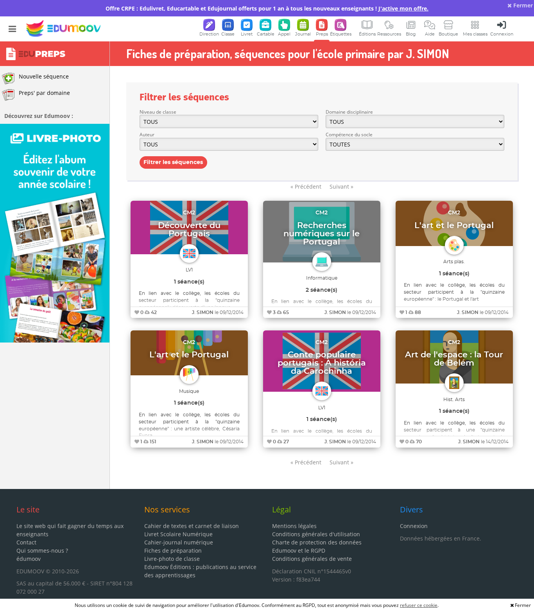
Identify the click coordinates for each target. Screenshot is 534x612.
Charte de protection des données (317, 542)
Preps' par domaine (44, 92)
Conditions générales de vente (312, 558)
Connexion (414, 526)
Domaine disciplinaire (349, 112)
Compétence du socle (349, 134)
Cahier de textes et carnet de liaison (191, 526)
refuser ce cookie (418, 605)
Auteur (147, 134)
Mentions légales (294, 526)
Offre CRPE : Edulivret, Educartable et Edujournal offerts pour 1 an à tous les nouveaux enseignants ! (267, 8)
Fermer (522, 5)
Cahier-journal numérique (178, 542)
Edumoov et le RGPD (298, 550)
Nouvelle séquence (44, 76)
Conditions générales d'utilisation (316, 534)
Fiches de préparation (173, 550)
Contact (26, 542)
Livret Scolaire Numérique (178, 534)
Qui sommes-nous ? (42, 550)
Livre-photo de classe (172, 558)
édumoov (28, 558)
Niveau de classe (158, 112)
